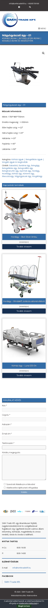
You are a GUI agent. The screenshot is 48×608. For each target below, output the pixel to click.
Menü (43, 28)
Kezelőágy (6, 173)
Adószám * (6, 424)
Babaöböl (13, 165)
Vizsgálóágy (37, 176)
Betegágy (35, 165)
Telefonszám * (8, 443)
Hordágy (35, 171)
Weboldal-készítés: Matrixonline (24, 595)
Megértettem (24, 606)
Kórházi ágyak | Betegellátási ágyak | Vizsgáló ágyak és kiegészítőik (23, 160)
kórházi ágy (17, 173)
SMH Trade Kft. (12, 581)
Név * (4, 406)
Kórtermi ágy (28, 173)
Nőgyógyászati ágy (23, 176)
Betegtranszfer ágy (10, 171)
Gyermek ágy (25, 171)
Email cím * (7, 434)
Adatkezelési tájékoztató (28, 603)
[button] (43, 53)
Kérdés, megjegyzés (11, 452)
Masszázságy (8, 176)
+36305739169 (33, 3)
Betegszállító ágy (25, 168)
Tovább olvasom (24, 246)
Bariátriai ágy (24, 165)
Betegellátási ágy (9, 168)
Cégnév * (6, 415)
